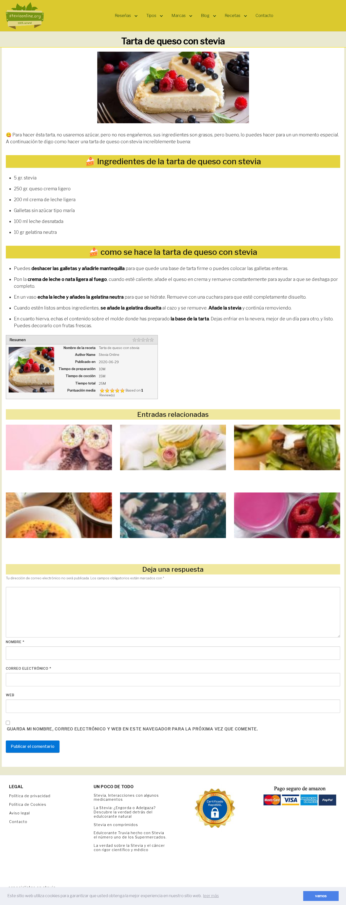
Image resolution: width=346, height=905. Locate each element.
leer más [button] (211, 895)
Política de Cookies (27, 804)
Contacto (264, 15)
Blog (205, 15)
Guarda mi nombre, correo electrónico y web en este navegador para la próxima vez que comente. (132, 729)
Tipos (151, 15)
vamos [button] (321, 896)
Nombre (15, 642)
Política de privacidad (29, 796)
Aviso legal (19, 813)
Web (10, 695)
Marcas (178, 15)
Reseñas (123, 15)
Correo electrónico (28, 668)
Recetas (232, 15)
